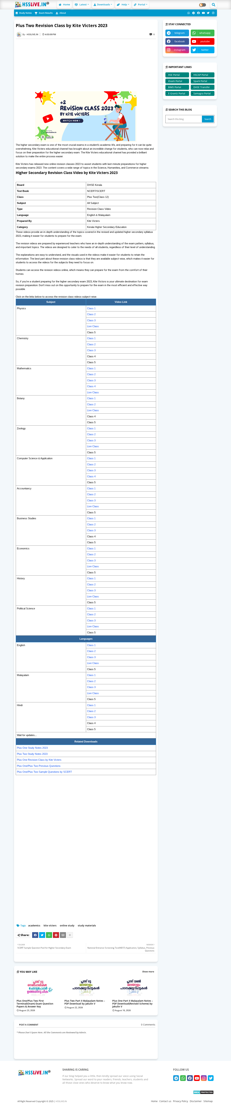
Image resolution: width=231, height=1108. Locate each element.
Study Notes (25, 12)
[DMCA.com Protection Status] (203, 1093)
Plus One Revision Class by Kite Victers (39, 759)
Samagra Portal (202, 93)
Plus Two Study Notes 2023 (32, 753)
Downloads (103, 4)
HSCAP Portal (200, 74)
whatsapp (205, 32)
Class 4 (91, 386)
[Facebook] (35, 935)
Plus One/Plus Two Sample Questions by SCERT (44, 771)
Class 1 (91, 308)
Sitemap (208, 1101)
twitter (205, 49)
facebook (180, 41)
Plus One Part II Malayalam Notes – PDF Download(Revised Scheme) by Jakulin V (132, 1003)
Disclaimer (196, 1101)
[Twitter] (42, 935)
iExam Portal (175, 81)
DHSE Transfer (201, 87)
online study (67, 925)
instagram (179, 49)
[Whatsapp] (49, 935)
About (62, 12)
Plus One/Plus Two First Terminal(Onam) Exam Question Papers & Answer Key (35, 1003)
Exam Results (45, 12)
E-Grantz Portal (176, 93)
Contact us (165, 1101)
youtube (205, 41)
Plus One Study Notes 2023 (32, 747)
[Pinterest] (56, 935)
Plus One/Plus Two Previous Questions (39, 765)
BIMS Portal (174, 87)
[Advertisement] (87, 65)
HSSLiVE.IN (61, 1101)
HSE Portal (174, 74)
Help (124, 4)
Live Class (93, 326)
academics (34, 925)
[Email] (63, 935)
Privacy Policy (180, 1101)
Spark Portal (200, 81)
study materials (87, 925)
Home (66, 4)
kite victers (50, 925)
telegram (180, 32)
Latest (83, 4)
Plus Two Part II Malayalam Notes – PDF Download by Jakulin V (84, 1002)
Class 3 (91, 320)
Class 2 (91, 314)
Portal (141, 4)
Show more (148, 971)
